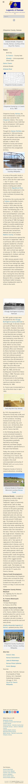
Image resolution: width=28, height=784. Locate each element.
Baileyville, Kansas (8, 720)
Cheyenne (6, 120)
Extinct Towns (7, 63)
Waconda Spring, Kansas (9, 731)
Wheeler (9, 58)
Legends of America (19, 782)
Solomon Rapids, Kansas (9, 730)
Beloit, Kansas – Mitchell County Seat (12, 733)
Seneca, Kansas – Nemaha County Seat (13, 725)
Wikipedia (9, 684)
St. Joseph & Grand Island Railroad (12, 722)
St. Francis (9, 55)
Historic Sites (10, 655)
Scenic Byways (11, 666)
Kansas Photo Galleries (13, 663)
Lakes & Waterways (12, 660)
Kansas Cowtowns (7, 774)
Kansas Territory (16, 131)
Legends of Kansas (14, 10)
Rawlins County (8, 235)
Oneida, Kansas (7, 723)
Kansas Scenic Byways (9, 771)
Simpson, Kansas (7, 735)
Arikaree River (7, 69)
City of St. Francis (11, 682)
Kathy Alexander (9, 625)
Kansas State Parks (8, 769)
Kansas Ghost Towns (8, 776)
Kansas (17, 114)
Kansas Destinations (13, 658)
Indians (7, 201)
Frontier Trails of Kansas (9, 772)
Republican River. (17, 188)
